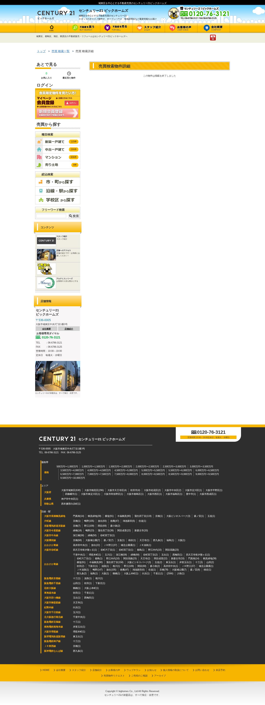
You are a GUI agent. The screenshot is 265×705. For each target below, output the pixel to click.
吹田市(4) (135, 490)
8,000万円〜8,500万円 (153, 474)
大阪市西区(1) (154, 494)
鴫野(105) (89, 521)
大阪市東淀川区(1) (90, 494)
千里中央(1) (79, 554)
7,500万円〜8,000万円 (126, 474)
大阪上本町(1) (131, 573)
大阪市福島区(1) (173, 494)
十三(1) (76, 578)
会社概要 (46, 329)
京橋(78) (164, 569)
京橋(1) (159, 516)
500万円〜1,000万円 (67, 466)
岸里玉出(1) (185, 562)
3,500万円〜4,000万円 (72, 470)
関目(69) (102, 525)
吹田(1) (88, 583)
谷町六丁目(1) (108, 549)
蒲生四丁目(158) (114, 562)
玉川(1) (108, 554)
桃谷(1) (132, 540)
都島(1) (140, 549)
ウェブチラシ (134, 670)
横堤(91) (109, 516)
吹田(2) (80, 566)
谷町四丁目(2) (150, 554)
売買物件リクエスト (114, 675)
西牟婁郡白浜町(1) (70, 503)
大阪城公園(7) (92, 540)
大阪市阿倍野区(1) (113, 494)
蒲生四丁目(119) (142, 516)
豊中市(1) (191, 494)
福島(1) (170, 540)
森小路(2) (115, 525)
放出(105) (111, 569)
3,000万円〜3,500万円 (201, 466)
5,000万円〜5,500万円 (153, 470)
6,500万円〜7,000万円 (72, 474)
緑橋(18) (77, 530)
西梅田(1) (177, 554)
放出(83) (102, 521)
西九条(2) (82, 573)
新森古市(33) (141, 530)
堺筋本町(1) (95, 554)
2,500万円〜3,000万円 (174, 466)
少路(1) (180, 573)
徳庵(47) (114, 521)
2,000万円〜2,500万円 (147, 466)
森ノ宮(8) (195, 569)
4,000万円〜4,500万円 (99, 470)
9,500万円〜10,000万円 (72, 478)
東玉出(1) (171, 562)
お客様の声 (114, 670)
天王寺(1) (144, 540)
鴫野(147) (98, 569)
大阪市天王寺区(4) (117, 490)
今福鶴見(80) (124, 516)
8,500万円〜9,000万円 (180, 474)
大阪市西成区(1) (208, 494)
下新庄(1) (93, 566)
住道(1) (142, 521)
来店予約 (220, 670)
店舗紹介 (69, 329)
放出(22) (95, 545)
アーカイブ (160, 675)
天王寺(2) (145, 558)
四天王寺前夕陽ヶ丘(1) (85, 549)
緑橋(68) (135, 554)
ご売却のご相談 (139, 675)
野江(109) (89, 525)
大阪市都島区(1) (135, 494)
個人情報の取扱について (176, 670)
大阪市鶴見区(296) (94, 490)
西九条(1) (158, 540)
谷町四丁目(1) (107, 535)
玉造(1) (211, 516)
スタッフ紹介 (79, 670)
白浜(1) (145, 573)
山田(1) (76, 583)
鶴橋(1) (116, 573)
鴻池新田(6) (129, 521)
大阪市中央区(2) (172, 490)
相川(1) (116, 566)
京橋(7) (76, 525)
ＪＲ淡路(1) (145, 545)
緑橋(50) (92, 535)
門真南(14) (78, 516)
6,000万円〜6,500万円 (207, 470)
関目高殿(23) (172, 549)
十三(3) (199, 562)
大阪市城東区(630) (71, 490)
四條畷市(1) (71, 494)
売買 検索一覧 (61, 51)
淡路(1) (105, 566)
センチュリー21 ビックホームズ (101, 439)
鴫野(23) (89, 530)
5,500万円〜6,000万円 (180, 470)
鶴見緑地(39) (94, 516)
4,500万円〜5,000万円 (126, 470)
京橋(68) (77, 540)
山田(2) (210, 562)
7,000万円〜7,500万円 (99, 474)
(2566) (170, 573)
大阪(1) (181, 540)
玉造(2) (158, 562)
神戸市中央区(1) (69, 499)
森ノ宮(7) (108, 540)
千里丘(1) (158, 573)
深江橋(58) (78, 535)
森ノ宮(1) (199, 516)
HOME (46, 670)
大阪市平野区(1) (214, 490)
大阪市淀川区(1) (193, 490)
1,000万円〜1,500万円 (93, 466)
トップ (41, 51)
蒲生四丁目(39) (106, 530)
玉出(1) (165, 554)
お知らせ (151, 670)
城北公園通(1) (128, 545)
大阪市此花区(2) (152, 490)
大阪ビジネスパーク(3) (178, 516)
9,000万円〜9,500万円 (207, 474)
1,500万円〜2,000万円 (120, 466)
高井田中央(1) (80, 545)
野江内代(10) (155, 549)
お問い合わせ (202, 670)
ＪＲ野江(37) (110, 545)
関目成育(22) (124, 530)
